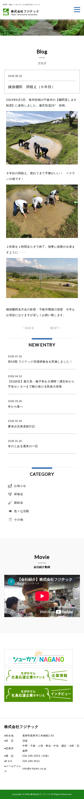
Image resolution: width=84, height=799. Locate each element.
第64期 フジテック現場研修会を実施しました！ (40, 359)
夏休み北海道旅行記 (21, 424)
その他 (18, 519)
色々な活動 (21, 511)
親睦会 (18, 502)
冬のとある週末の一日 (23, 444)
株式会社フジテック (25, 12)
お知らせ (20, 485)
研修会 (18, 494)
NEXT (54, 328)
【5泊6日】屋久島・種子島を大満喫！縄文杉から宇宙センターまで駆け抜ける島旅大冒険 (41, 381)
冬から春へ (15, 404)
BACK (29, 328)
